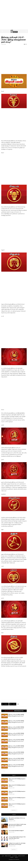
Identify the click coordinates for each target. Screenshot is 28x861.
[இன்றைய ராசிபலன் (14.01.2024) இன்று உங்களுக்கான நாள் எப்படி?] (4, 766)
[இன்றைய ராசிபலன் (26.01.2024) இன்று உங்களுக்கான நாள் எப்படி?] (4, 728)
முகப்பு (3, 855)
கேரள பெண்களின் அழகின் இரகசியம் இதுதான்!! (16, 830)
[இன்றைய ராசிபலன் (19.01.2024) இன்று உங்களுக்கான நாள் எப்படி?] (4, 753)
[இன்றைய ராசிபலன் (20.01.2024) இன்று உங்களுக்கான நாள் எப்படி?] (4, 747)
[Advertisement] (14, 15)
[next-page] (4, 771)
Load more (13, 810)
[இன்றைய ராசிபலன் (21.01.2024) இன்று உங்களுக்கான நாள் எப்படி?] (4, 741)
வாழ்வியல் (14, 814)
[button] (2, 31)
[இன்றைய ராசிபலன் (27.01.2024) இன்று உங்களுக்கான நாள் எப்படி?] (4, 722)
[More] (18, 704)
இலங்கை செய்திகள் (21, 855)
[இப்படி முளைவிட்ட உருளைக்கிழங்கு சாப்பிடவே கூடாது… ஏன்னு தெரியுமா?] (4, 819)
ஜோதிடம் (14, 775)
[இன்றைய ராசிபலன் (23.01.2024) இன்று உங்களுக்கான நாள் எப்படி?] (4, 735)
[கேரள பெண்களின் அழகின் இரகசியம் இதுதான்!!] (4, 832)
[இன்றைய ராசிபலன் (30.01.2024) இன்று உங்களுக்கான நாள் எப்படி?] (4, 716)
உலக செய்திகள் (14, 855)
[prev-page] (2, 771)
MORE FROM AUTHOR (18, 710)
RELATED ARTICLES (9, 710)
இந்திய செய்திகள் (8, 855)
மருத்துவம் (12, 857)
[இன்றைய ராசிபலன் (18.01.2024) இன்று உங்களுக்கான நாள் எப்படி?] (4, 760)
